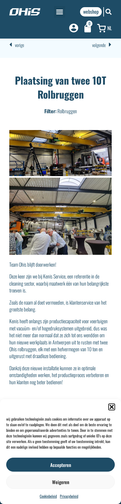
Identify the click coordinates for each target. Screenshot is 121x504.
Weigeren (60, 481)
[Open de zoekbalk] (108, 12)
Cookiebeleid (48, 496)
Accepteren (60, 464)
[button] (112, 407)
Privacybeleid (69, 496)
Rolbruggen (67, 111)
